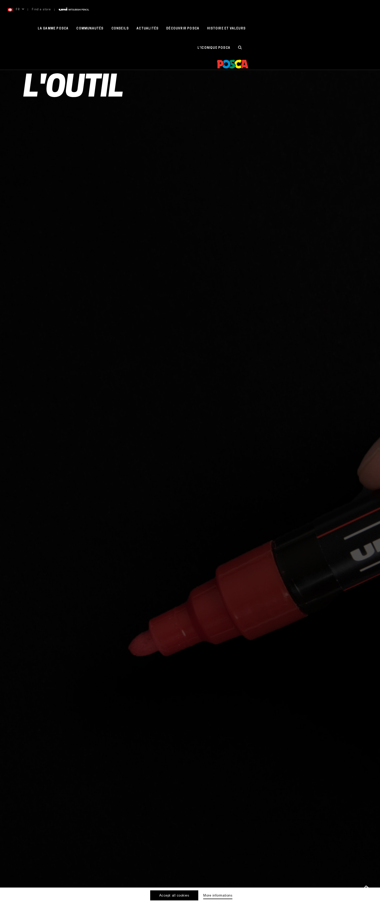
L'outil (73, 89)
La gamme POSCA (53, 28)
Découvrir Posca (182, 28)
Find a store (41, 9)
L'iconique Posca (213, 48)
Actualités (147, 28)
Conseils (120, 28)
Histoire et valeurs (226, 28)
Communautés (89, 28)
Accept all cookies (174, 895)
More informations (217, 895)
